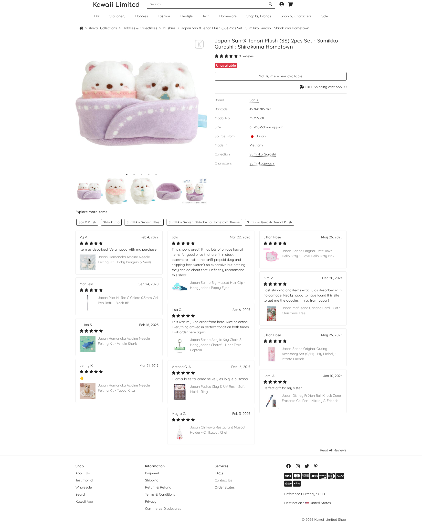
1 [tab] (126, 174)
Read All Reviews (333, 450)
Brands (258, 16)
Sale (324, 16)
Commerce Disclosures (163, 508)
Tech (206, 16)
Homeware (228, 16)
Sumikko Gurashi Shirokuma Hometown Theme (204, 222)
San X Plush (87, 222)
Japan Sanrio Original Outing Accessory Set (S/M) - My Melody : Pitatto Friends (309, 354)
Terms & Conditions (160, 494)
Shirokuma (111, 222)
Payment (152, 473)
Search (80, 494)
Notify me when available (281, 76)
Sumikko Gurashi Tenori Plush (269, 222)
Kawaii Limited (116, 4)
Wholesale (83, 487)
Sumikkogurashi (262, 163)
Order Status (225, 487)
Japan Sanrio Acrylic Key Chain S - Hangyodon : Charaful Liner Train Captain (217, 344)
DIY (97, 16)
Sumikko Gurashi (263, 154)
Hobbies (141, 16)
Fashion (164, 16)
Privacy (150, 501)
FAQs (219, 473)
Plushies (169, 28)
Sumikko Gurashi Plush (144, 222)
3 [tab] (141, 174)
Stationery (117, 16)
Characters (296, 16)
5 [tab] (156, 174)
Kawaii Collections (103, 28)
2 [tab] (134, 174)
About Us (82, 473)
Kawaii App (84, 501)
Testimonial (84, 480)
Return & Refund (158, 487)
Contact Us (223, 480)
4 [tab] (148, 174)
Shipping (151, 480)
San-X (254, 100)
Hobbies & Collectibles (140, 28)
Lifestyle (186, 16)
